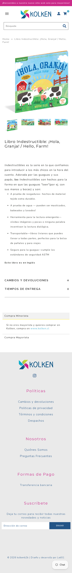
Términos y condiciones (36, 414)
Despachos (36, 421)
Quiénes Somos (36, 450)
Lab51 (61, 557)
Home (5, 39)
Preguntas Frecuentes (36, 456)
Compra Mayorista (16, 337)
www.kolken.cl (40, 328)
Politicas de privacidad (36, 408)
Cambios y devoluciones (36, 402)
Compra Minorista (16, 316)
